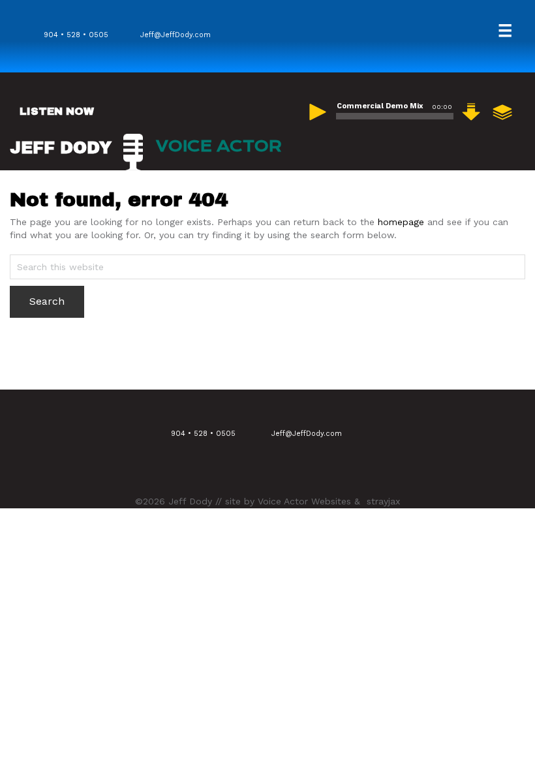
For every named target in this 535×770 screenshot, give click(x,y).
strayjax (383, 501)
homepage (401, 222)
